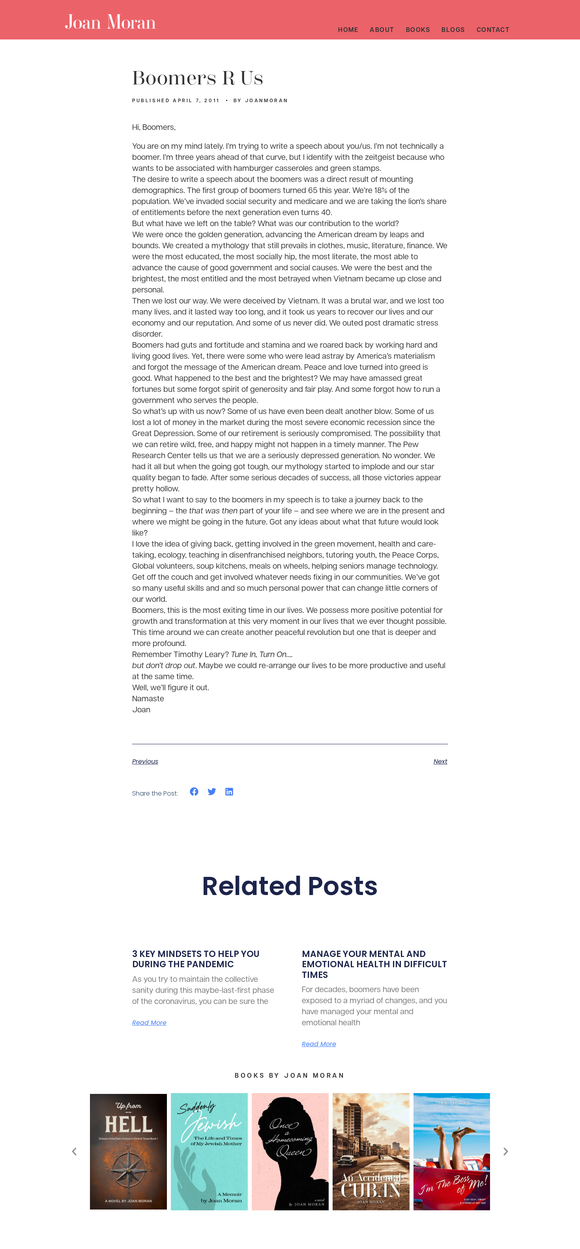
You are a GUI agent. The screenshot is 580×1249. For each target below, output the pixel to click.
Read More (149, 1023)
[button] (194, 791)
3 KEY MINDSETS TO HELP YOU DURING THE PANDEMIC (196, 959)
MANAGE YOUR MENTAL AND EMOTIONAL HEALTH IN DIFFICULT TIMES (374, 964)
